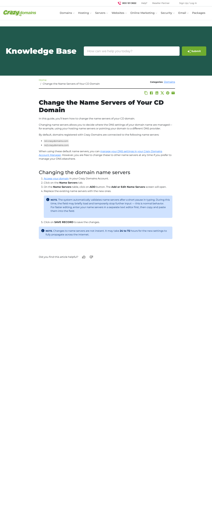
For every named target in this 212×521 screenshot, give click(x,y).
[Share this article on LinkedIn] (157, 93)
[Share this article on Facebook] (151, 93)
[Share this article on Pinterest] (168, 93)
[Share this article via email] (173, 93)
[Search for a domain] (203, 3)
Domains (169, 81)
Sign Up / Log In (188, 3)
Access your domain (56, 178)
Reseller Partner (161, 3)
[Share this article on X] (162, 93)
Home (43, 80)
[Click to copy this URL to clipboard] (146, 93)
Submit (196, 51)
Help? (144, 3)
